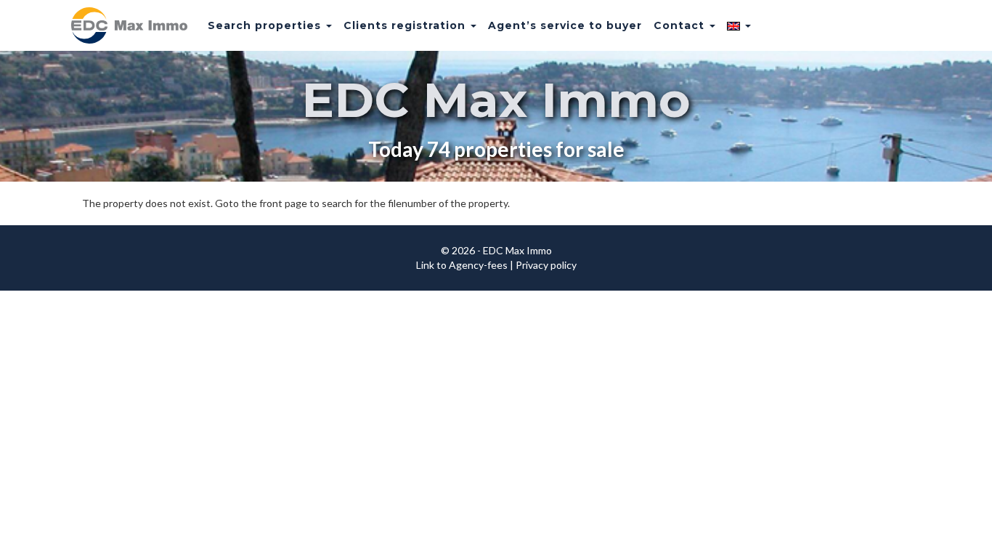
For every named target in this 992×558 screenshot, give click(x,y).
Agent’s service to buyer (565, 25)
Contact (681, 25)
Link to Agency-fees (462, 265)
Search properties (266, 25)
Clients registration (406, 25)
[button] (739, 25)
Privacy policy (546, 265)
